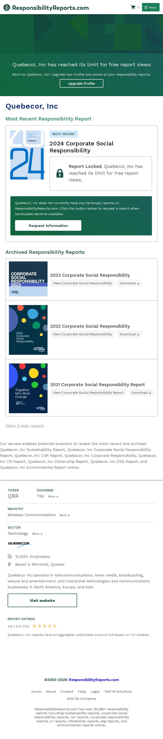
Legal (95, 691)
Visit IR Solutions (118, 691)
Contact (66, 691)
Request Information (48, 225)
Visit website (42, 600)
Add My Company (81, 698)
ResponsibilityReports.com (94, 679)
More (51, 496)
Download (128, 283)
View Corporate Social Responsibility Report (88, 393)
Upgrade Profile (81, 83)
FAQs (82, 691)
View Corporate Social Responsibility (82, 283)
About (51, 691)
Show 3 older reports (25, 425)
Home (36, 691)
